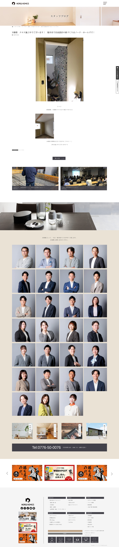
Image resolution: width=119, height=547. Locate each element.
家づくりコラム (72, 520)
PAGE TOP (3, 529)
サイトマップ (88, 535)
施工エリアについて (73, 504)
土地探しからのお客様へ (54, 522)
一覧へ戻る (57, 158)
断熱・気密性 (53, 507)
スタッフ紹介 (91, 517)
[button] (112, 473)
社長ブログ (71, 515)
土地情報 (64, 533)
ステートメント (52, 515)
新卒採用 (90, 520)
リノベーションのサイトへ (64, 530)
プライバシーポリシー (90, 532)
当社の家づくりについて (54, 500)
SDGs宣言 (90, 524)
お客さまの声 (71, 502)
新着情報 (90, 504)
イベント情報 (91, 502)
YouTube (71, 522)
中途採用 (90, 522)
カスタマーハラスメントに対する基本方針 (94, 530)
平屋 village (52, 520)
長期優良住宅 (52, 517)
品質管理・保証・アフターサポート (58, 509)
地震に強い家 (53, 502)
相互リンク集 (91, 526)
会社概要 (90, 515)
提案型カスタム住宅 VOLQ (55, 524)
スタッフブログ (72, 517)
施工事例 (71, 500)
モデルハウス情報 (92, 500)
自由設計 (52, 504)
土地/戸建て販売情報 (92, 507)
